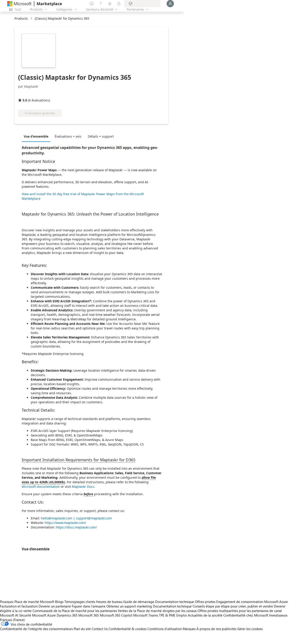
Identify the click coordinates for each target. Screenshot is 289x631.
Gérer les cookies (250, 628)
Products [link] (21, 18)
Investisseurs (278, 615)
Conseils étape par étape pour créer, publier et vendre (233, 606)
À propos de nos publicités (216, 628)
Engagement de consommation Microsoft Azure (252, 601)
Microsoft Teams (145, 615)
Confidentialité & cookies (128, 628)
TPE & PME (167, 615)
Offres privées (205, 601)
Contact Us (100, 628)
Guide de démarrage (138, 601)
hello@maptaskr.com (56, 518)
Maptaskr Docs (83, 486)
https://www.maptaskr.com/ (65, 523)
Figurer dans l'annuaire (88, 606)
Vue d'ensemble (36, 136)
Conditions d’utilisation (164, 628)
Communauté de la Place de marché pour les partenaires (75, 610)
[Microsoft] (19, 3)
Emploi (181, 615)
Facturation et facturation (19, 606)
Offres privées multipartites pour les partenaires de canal (240, 610)
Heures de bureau (109, 601)
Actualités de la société (205, 615)
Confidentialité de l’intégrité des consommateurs (36, 628)
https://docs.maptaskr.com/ (76, 527)
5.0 (25, 100)
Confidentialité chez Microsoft (245, 615)
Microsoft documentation (41, 486)
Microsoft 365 (88, 615)
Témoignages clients (79, 601)
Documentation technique (174, 601)
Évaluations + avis (68, 136)
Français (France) (12, 619)
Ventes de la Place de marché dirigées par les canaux (157, 610)
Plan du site (82, 628)
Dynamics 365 (67, 615)
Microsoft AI (9, 615)
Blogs (59, 601)
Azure (51, 615)
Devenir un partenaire (55, 606)
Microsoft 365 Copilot (116, 615)
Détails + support (101, 136)
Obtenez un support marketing (129, 606)
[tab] (37, 136)
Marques (189, 628)
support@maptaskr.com (94, 518)
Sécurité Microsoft (32, 615)
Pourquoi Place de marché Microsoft (27, 601)
